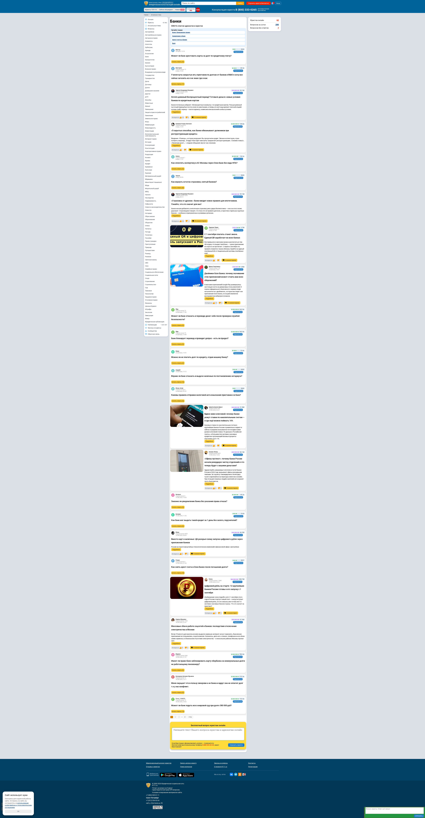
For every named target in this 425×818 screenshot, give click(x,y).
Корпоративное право (153, 151)
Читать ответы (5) (178, 62)
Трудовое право (151, 297)
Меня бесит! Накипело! (153, 182)
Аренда (147, 50)
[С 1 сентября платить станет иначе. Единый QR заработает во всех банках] (186, 236)
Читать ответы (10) (178, 573)
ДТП (146, 97)
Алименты (149, 41)
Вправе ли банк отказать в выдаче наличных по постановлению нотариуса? (206, 376)
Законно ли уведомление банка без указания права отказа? (199, 501)
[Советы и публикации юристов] (146, 3)
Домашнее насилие (152, 91)
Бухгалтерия (149, 66)
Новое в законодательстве (155, 207)
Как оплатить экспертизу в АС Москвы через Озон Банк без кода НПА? (204, 163)
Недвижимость (150, 201)
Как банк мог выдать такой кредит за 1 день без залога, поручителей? (204, 520)
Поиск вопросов (186, 767)
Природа (148, 247)
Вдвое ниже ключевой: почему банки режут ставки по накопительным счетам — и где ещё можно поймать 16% (224, 417)
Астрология (149, 53)
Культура (148, 170)
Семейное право (151, 269)
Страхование (150, 281)
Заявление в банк (178, 36)
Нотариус (148, 213)
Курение (148, 173)
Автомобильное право (153, 35)
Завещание (149, 109)
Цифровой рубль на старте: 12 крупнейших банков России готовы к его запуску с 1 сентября (224, 589)
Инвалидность (150, 128)
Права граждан (150, 241)
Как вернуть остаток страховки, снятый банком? (194, 182)
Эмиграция (149, 315)
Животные (149, 103)
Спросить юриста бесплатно (258, 3)
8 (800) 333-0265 (246, 9)
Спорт (147, 278)
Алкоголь (148, 44)
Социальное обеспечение (154, 272)
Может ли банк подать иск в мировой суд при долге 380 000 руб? (201, 705)
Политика (148, 235)
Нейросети (149, 204)
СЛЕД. (190, 717)
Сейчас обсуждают (166, 10)
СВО (146, 263)
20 (184, 717)
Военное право (150, 69)
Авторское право (151, 38)
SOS (198, 10)
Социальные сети (151, 275)
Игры (147, 122)
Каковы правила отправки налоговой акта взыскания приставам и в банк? (206, 395)
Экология (148, 312)
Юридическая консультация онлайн (164, 5)
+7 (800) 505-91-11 (152, 795)
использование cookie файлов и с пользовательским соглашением (18, 805)
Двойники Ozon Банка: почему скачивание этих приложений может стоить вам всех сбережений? (224, 276)
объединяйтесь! (167, 2)
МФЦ (147, 191)
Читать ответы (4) (178, 363)
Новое (179, 10)
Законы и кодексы (221, 763)
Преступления (150, 244)
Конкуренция (150, 145)
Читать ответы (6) (178, 526)
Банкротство (150, 60)
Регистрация (253, 767)
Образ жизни (150, 216)
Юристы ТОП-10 (151, 10)
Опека (147, 226)
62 (278, 20)
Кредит (147, 164)
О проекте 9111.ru (220, 767)
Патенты (148, 229)
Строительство (150, 284)
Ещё (173, 43)
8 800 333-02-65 (208, 745)
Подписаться (238, 52)
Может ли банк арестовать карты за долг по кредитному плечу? (201, 56)
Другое (147, 94)
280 (277, 25)
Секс (147, 266)
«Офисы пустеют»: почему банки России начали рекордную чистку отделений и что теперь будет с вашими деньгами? (224, 462)
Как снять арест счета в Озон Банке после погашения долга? (199, 567)
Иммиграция (149, 125)
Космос (148, 157)
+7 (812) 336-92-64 (152, 800)
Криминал (149, 167)
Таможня (148, 291)
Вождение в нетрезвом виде (155, 72)
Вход (278, 3)
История (148, 142)
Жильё (147, 106)
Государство (149, 75)
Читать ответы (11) (178, 84)
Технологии (149, 294)
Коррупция (149, 154)
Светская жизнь (151, 260)
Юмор (147, 318)
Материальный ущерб (153, 176)
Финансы (148, 303)
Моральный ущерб (152, 188)
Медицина (149, 179)
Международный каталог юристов (158, 763)
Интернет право (151, 139)
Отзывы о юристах (153, 767)
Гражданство (150, 78)
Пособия (148, 238)
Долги (147, 87)
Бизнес (147, 63)
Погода (147, 232)
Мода (147, 185)
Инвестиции (149, 131)
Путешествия (150, 250)
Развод (147, 253)
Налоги (147, 195)
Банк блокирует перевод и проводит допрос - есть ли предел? (200, 338)
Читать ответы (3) (178, 169)
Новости (148, 210)
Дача (147, 81)
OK (18, 811)
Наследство (149, 198)
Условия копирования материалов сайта (167, 792)
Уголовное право (151, 300)
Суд (146, 287)
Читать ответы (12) (178, 382)
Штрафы (148, 309)
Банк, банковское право (181, 32)
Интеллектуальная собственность (152, 135)
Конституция (150, 148)
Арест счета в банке (179, 40)
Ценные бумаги (150, 306)
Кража (147, 160)
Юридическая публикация (154, 322)
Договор (148, 84)
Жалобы (148, 100)
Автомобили (149, 32)
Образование (150, 219)
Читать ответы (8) (178, 188)
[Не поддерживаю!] (185, 150)
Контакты (252, 763)
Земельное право (151, 118)
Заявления (149, 115)
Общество (149, 222)
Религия (148, 257)
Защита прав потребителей (155, 112)
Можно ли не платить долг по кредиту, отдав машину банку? (199, 357)
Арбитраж (149, 47)
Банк (147, 57)
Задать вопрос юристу (188, 763)
